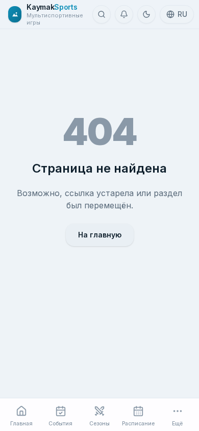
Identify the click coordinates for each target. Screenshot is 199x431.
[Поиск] (101, 14)
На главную (99, 234)
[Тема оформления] (146, 14)
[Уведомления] (124, 14)
